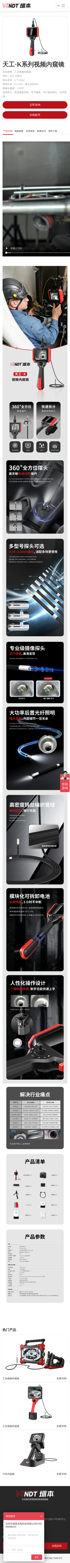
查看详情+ (62, 1378)
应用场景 (30, 131)
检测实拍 (41, 131)
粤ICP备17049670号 (53, 1558)
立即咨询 (35, 104)
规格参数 (19, 131)
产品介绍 (7, 131)
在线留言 (35, 114)
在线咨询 (57, 1546)
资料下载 (52, 131)
